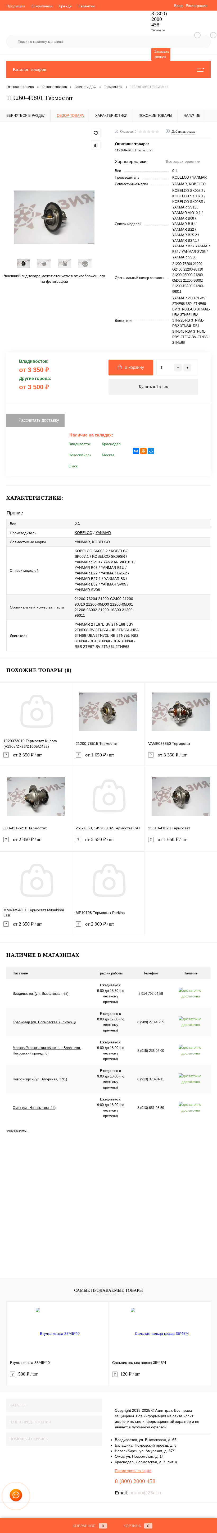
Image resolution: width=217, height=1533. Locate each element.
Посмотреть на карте (133, 1471)
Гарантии (87, 6)
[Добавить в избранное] (96, 133)
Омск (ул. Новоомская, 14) (34, 1108)
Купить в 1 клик (153, 386)
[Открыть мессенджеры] (16, 1496)
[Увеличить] (54, 217)
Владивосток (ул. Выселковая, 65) (40, 994)
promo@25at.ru (145, 1492)
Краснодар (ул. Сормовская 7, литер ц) (44, 1022)
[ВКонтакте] (136, 451)
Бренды (65, 6)
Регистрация (196, 5)
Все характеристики (183, 161)
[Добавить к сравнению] (96, 145)
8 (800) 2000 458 (159, 19)
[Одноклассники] (143, 451)
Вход (178, 5)
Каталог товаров (29, 69)
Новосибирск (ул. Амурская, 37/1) (40, 1079)
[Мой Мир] (151, 451)
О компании (41, 6)
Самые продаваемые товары (108, 1290)
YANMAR (199, 177)
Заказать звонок (161, 54)
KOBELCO (180, 177)
